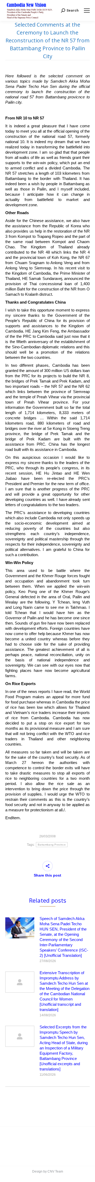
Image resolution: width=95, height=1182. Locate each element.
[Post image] (19, 927)
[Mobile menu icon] (87, 10)
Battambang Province (52, 844)
